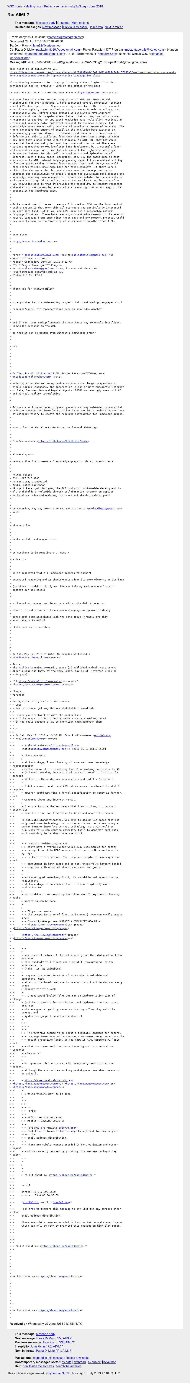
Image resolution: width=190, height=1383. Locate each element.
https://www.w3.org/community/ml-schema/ (43, 684)
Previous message (75, 27)
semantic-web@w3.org (71, 6)
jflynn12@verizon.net (46, 45)
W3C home (14, 6)
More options (80, 22)
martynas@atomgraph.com (65, 37)
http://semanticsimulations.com (35, 241)
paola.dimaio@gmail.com (104, 508)
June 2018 (96, 6)
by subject (94, 1362)
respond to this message (49, 1357)
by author (109, 1362)
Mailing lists (33, 6)
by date (66, 1362)
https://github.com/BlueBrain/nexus (63, 441)
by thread (79, 1362)
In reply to (96, 27)
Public (48, 6)
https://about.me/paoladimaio (70, 1175)
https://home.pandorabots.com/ (46, 1080)
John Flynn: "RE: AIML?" (58, 1342)
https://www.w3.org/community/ (40, 681)
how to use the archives (38, 1366)
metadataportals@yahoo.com (144, 49)
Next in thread (114, 27)
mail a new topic (78, 1357)
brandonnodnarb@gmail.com (45, 53)
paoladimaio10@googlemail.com (58, 49)
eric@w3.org (107, 53)
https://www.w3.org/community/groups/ (41, 928)
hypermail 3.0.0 (58, 1373)
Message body (45, 22)
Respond (63, 22)
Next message (51, 27)
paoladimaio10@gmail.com (41, 255)
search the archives (68, 1366)
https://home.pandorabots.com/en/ (38, 1083)
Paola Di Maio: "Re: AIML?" (54, 1338)
